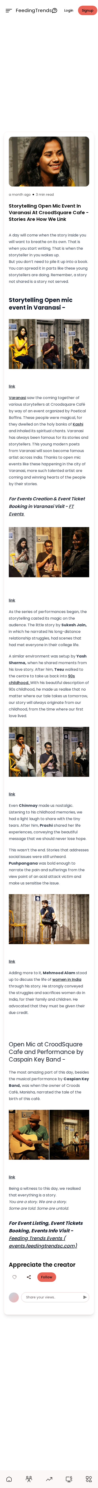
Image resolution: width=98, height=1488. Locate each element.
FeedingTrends (34, 10)
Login (68, 10)
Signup (87, 10)
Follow (46, 1277)
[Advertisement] (49, 75)
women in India (66, 979)
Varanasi (17, 397)
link (12, 386)
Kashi (78, 424)
